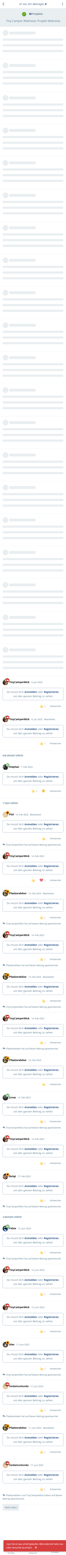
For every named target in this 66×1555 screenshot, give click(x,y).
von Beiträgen (31, 4)
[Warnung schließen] (36, 1547)
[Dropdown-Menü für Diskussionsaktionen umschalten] (62, 4)
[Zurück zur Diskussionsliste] (3, 4)
